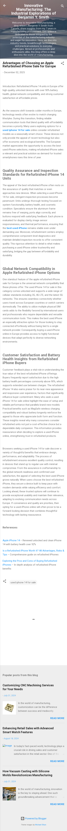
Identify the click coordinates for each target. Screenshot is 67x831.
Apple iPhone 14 (11, 540)
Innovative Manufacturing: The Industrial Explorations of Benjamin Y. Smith (33, 11)
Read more (57, 718)
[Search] (62, 7)
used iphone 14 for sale (23, 582)
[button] (62, 63)
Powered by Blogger (36, 818)
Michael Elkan (40, 825)
